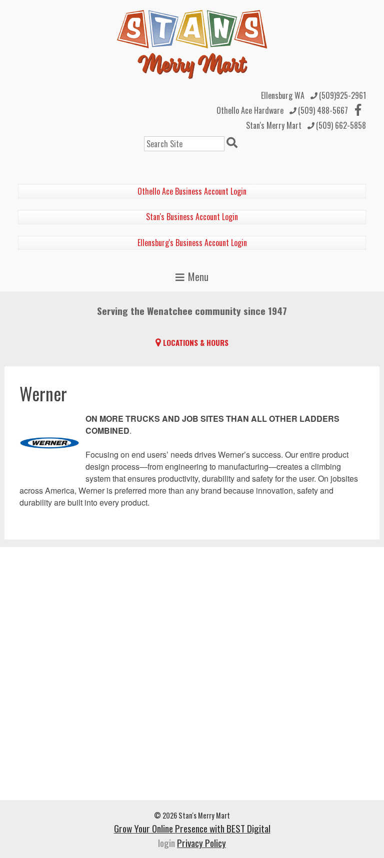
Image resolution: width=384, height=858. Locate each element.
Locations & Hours (195, 342)
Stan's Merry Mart (274, 125)
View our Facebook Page (358, 110)
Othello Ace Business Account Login (192, 191)
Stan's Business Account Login (192, 217)
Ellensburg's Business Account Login (192, 243)
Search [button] (233, 143)
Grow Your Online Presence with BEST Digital (192, 828)
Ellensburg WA (282, 95)
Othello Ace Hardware (250, 110)
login (166, 843)
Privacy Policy (201, 843)
